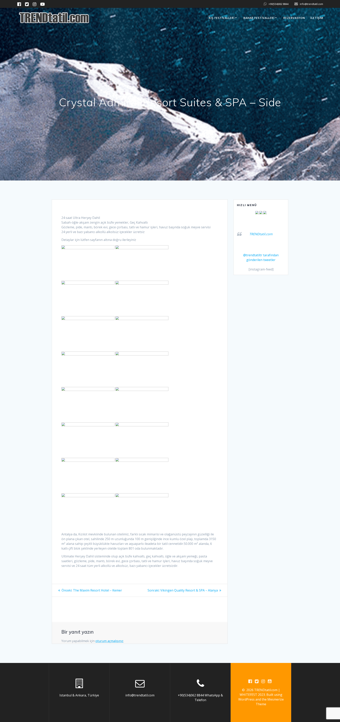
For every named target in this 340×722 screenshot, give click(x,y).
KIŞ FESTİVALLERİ (222, 18)
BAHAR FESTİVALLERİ (258, 18)
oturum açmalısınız (109, 641)
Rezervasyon (294, 18)
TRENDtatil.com (261, 234)
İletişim (316, 18)
